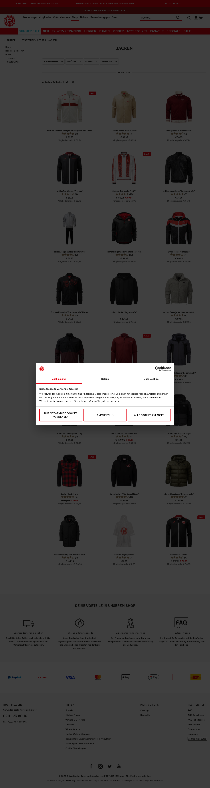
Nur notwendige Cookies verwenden (60, 415)
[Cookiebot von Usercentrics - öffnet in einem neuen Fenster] (157, 369)
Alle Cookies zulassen (149, 415)
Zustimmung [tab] (59, 379)
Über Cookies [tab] (151, 379)
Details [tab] (105, 379)
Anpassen (103, 415)
